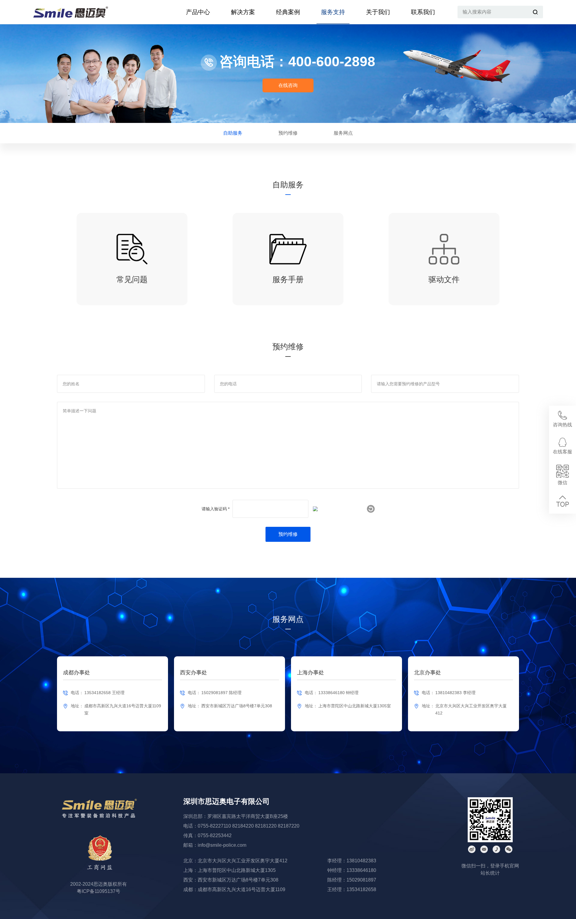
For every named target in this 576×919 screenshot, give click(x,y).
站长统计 (490, 873)
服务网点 (343, 133)
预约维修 (288, 133)
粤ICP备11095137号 (98, 891)
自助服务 (232, 133)
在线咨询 (288, 85)
